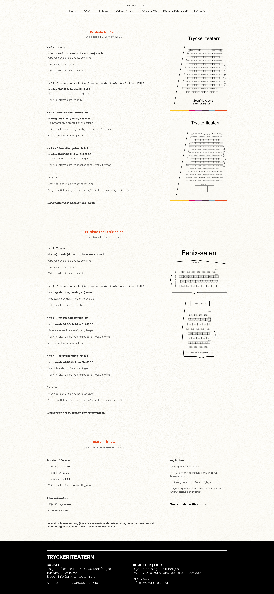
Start (72, 10)
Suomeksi (144, 5)
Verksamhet (124, 10)
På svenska (131, 5)
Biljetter (104, 10)
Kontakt (199, 10)
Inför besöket (148, 10)
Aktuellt (87, 10)
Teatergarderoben (175, 10)
